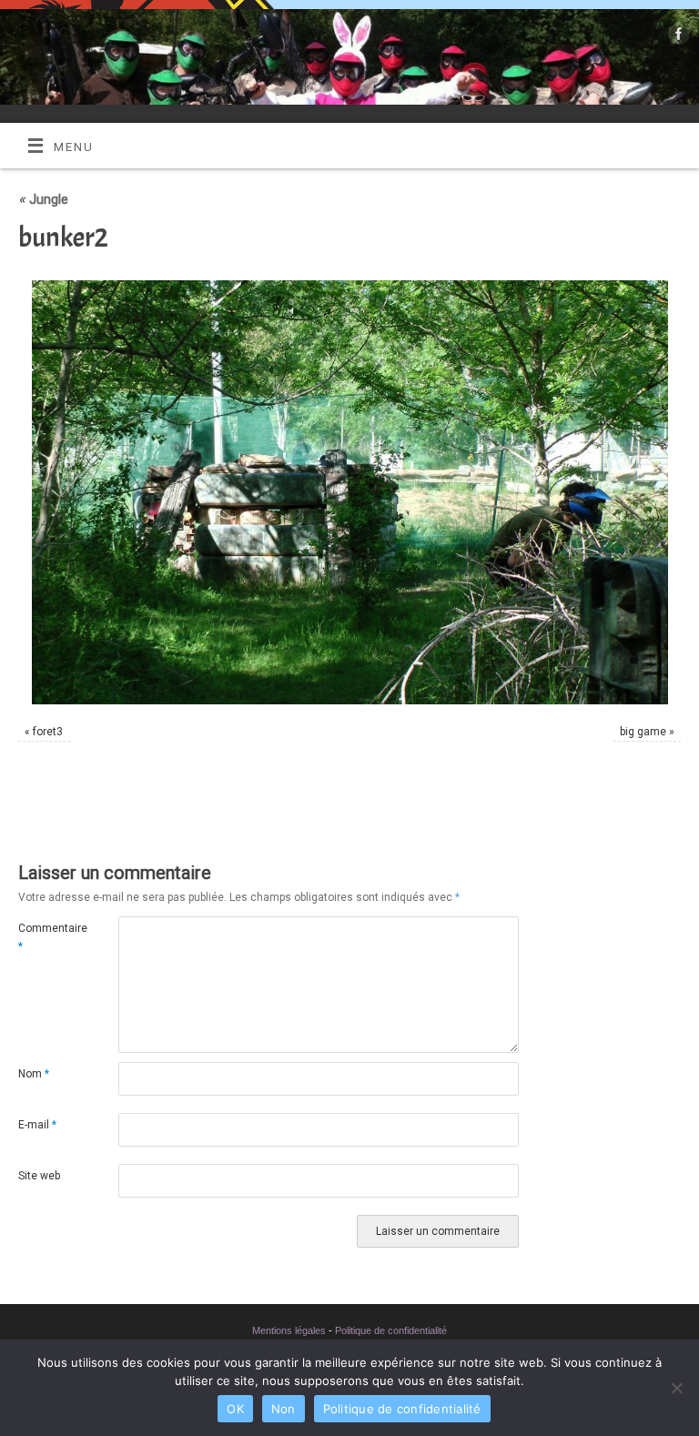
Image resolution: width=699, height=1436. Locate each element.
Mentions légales (289, 1330)
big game (643, 731)
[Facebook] (677, 37)
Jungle (43, 199)
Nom (33, 1073)
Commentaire (43, 937)
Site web (39, 1175)
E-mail (37, 1124)
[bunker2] (349, 492)
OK (235, 1408)
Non (283, 1408)
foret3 (48, 731)
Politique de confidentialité (391, 1330)
